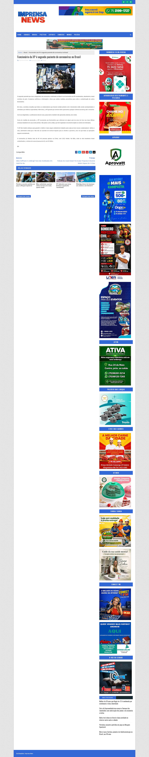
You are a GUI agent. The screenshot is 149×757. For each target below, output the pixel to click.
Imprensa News (29, 753)
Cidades (27, 35)
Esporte (52, 35)
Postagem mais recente (23, 196)
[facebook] (127, 2)
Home (19, 35)
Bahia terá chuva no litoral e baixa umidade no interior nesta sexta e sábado (113, 719)
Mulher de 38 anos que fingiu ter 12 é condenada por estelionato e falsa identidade (115, 702)
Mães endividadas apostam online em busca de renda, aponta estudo (44, 185)
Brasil (34, 35)
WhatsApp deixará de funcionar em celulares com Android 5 (85, 185)
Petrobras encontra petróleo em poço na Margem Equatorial (25, 185)
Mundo (69, 35)
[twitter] (123, 2)
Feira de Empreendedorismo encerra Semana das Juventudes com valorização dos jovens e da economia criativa (116, 710)
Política (43, 35)
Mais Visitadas (107, 697)
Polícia (77, 35)
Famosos (61, 35)
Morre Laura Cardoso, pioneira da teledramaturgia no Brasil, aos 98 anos (115, 733)
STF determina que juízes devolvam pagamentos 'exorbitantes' (63, 185)
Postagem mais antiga (88, 196)
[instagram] (130, 2)
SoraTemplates (20, 753)
